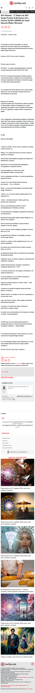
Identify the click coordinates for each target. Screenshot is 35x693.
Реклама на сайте (7, 445)
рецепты (18, 427)
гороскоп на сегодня (23, 422)
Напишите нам (6, 438)
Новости (12, 11)
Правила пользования (5, 685)
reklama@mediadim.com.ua (24, 677)
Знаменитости (5, 11)
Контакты (5, 440)
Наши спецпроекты (7, 447)
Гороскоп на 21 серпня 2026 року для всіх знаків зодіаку (16, 557)
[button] (29, 7)
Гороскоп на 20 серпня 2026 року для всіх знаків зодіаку (16, 624)
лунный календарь (17, 423)
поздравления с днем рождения (17, 425)
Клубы (6, 372)
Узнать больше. (29, 688)
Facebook (18, 363)
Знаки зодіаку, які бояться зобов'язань (16, 657)
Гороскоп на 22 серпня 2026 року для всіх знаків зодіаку (16, 523)
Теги (3, 418)
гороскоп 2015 (7, 422)
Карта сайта (6, 443)
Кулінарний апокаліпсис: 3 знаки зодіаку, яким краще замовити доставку (17, 590)
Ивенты (27, 11)
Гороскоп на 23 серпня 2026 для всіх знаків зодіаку (15, 489)
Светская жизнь (20, 11)
